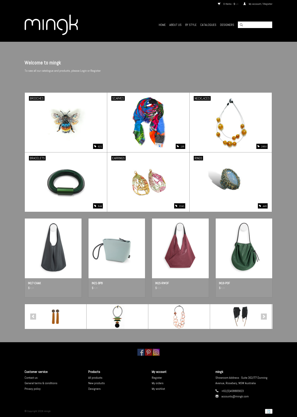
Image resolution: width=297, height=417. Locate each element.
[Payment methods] (268, 411)
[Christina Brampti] (117, 316)
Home (162, 25)
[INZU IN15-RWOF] (180, 248)
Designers (227, 25)
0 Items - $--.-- (231, 4)
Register (157, 378)
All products (95, 378)
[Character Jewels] (55, 316)
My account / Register (260, 4)
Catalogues (208, 25)
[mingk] (64, 25)
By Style (191, 25)
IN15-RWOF (162, 283)
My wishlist (158, 389)
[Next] (264, 317)
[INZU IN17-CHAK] (53, 248)
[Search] (240, 25)
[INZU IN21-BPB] (116, 248)
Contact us (31, 378)
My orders (158, 383)
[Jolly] (179, 316)
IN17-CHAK (34, 283)
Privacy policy (33, 389)
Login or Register (90, 71)
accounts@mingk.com (235, 396)
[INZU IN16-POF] (244, 248)
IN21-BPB (97, 283)
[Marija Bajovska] (241, 316)
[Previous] (33, 317)
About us (175, 25)
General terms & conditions (41, 383)
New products (96, 383)
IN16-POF (224, 283)
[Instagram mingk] (156, 352)
